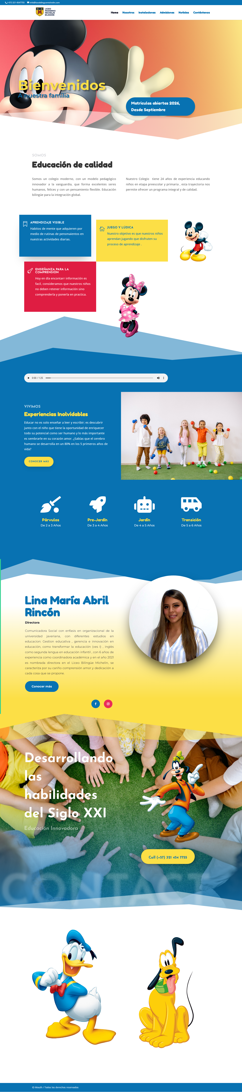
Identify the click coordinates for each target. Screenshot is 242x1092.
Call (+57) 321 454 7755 (168, 858)
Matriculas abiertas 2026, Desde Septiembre (155, 106)
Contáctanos (201, 12)
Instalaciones (147, 12)
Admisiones (167, 12)
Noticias (184, 12)
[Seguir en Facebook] (95, 704)
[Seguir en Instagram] (108, 704)
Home (114, 12)
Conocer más (39, 461)
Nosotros (128, 12)
